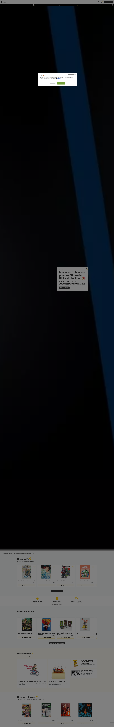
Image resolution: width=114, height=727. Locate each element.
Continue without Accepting (72, 74)
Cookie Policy (59, 78)
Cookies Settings (52, 83)
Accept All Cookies (61, 83)
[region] (57, 79)
